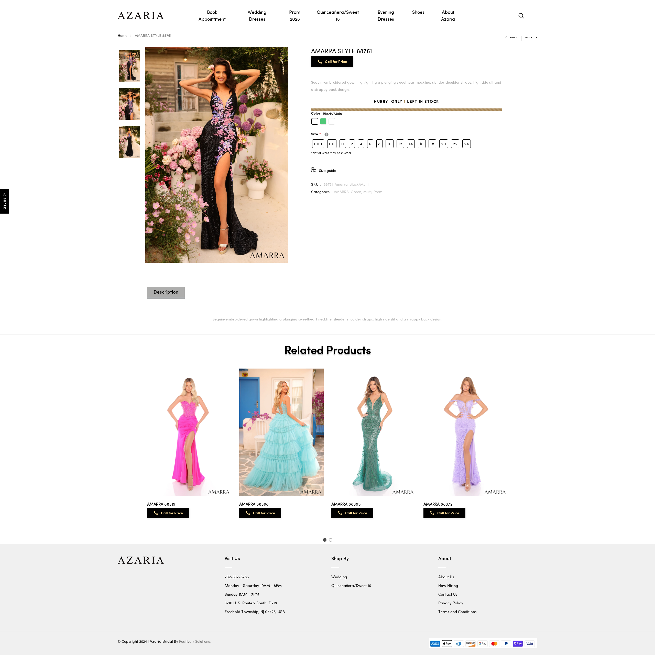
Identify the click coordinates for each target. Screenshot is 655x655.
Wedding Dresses (257, 15)
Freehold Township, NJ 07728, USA (255, 611)
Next (529, 37)
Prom (378, 191)
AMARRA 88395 (346, 505)
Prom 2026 (294, 15)
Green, (357, 191)
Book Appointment (212, 15)
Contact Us (447, 594)
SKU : (316, 184)
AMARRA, (342, 191)
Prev (514, 37)
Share (5, 203)
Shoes (418, 12)
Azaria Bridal (161, 641)
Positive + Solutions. (195, 641)
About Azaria (448, 15)
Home (122, 35)
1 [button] (325, 541)
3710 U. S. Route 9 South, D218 (251, 602)
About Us (446, 576)
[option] (130, 66)
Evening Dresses (386, 15)
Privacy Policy (450, 602)
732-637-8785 (237, 576)
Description (166, 292)
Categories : (321, 191)
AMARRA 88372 (438, 505)
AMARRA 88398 (254, 505)
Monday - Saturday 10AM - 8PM (253, 585)
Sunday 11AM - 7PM (242, 594)
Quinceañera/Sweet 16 (338, 15)
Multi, (368, 191)
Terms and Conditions (457, 611)
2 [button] (331, 541)
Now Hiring (448, 585)
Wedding (339, 576)
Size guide (327, 170)
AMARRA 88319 (161, 505)
